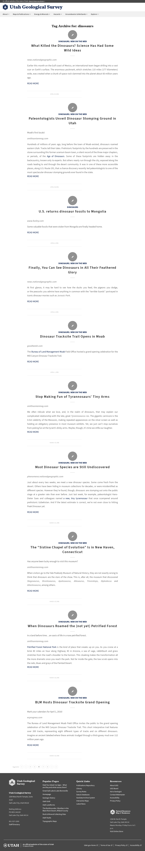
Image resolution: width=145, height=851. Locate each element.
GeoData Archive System (85, 798)
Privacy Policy (115, 801)
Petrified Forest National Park (41, 647)
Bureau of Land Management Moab (48, 351)
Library (79, 788)
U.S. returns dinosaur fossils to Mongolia (72, 211)
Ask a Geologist (116, 791)
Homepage (47, 794)
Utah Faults (47, 818)
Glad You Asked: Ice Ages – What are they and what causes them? (55, 786)
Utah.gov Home (91, 845)
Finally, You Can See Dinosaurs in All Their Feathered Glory (72, 270)
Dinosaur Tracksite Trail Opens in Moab (72, 336)
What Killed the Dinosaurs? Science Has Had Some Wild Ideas (72, 48)
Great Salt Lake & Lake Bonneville (55, 791)
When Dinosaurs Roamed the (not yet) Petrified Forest (72, 626)
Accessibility (114, 798)
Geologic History (49, 798)
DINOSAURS (63, 41)
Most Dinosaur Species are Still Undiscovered (72, 467)
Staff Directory (14, 824)
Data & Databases (83, 794)
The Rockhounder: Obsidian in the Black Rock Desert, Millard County (56, 809)
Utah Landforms (49, 805)
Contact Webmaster (117, 794)
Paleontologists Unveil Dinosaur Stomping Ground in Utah (72, 121)
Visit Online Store (116, 831)
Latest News (81, 804)
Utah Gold (46, 801)
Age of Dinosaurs (55, 156)
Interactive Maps (82, 801)
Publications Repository (85, 785)
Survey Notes (81, 791)
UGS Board (114, 788)
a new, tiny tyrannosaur (75, 498)
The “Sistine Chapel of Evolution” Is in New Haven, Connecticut (72, 549)
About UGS (114, 785)
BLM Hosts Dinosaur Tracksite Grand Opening (72, 702)
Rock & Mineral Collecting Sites (54, 814)
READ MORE (33, 83)
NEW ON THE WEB (78, 41)
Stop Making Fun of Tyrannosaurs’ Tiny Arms (72, 396)
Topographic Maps (50, 821)
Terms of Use (106, 845)
